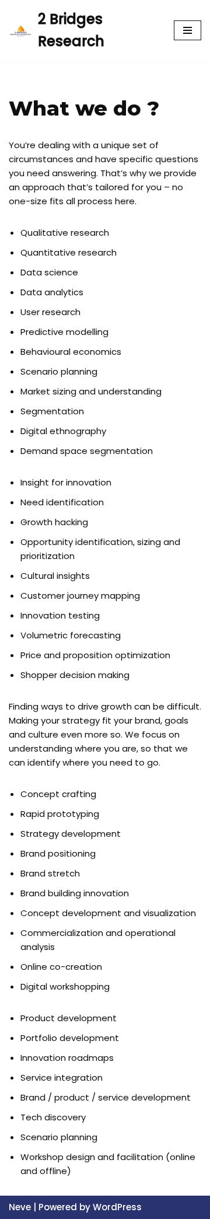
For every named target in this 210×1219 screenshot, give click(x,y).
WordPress (117, 1207)
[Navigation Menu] (187, 30)
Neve (20, 1207)
